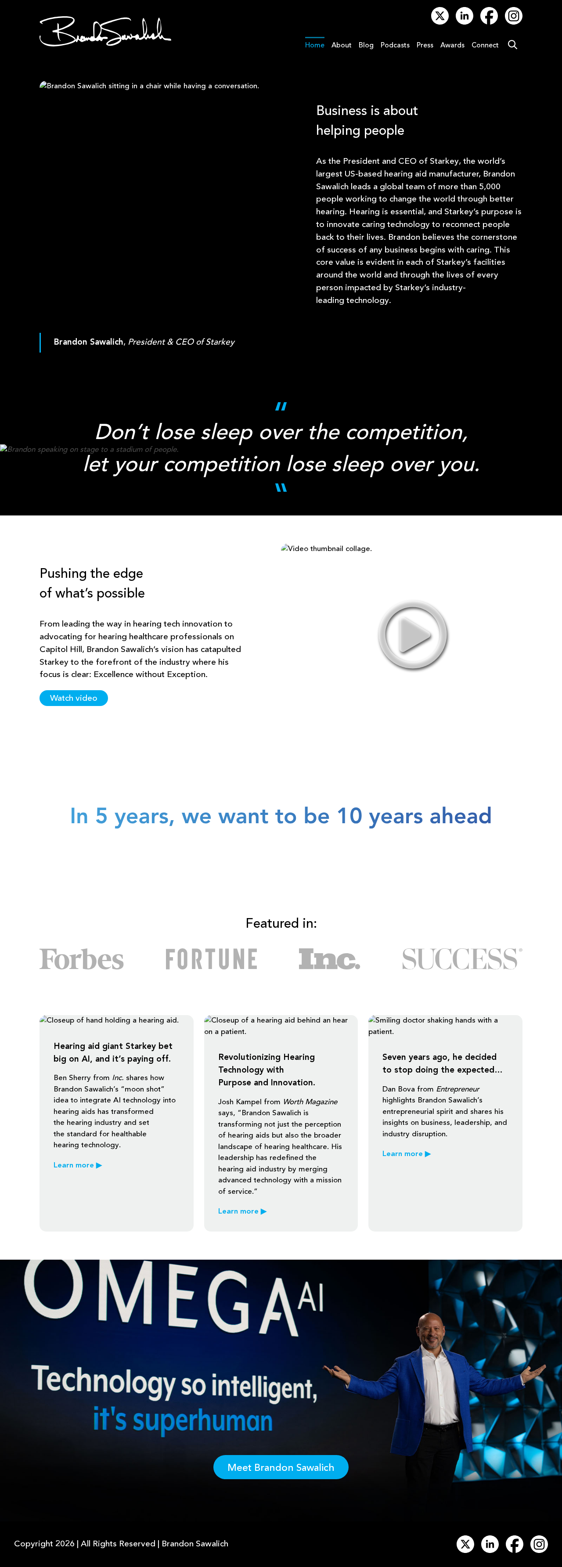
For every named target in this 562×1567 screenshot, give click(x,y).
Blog (366, 45)
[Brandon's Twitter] (440, 22)
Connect (485, 45)
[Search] (512, 45)
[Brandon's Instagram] (513, 22)
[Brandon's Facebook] (489, 22)
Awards (452, 45)
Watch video (73, 698)
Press (425, 45)
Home (314, 45)
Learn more (78, 1165)
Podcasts (395, 45)
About (341, 45)
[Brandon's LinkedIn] (464, 22)
